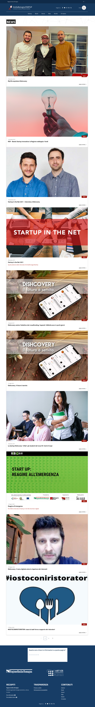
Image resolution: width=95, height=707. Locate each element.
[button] (84, 1)
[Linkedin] (69, 8)
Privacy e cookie (37, 688)
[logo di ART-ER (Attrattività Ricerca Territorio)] (55, 672)
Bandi (62, 690)
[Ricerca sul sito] (84, 8)
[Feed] (71, 8)
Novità (62, 696)
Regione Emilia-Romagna (13, 1)
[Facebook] (62, 8)
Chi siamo (63, 699)
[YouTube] (64, 8)
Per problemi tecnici (11, 697)
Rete (62, 694)
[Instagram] (67, 8)
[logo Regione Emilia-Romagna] (19, 671)
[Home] (21, 7)
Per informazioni (10, 695)
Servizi (62, 692)
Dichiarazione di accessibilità (40, 690)
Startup (63, 688)
